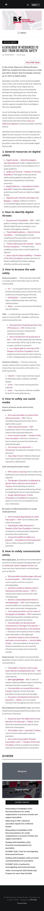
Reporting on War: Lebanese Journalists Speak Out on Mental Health (19, 824)
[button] (22, 33)
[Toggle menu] (6, 4)
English (34, 5)
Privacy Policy (22, 903)
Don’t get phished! (18, 679)
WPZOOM (33, 900)
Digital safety (10, 42)
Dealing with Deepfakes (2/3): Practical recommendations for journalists (19, 845)
